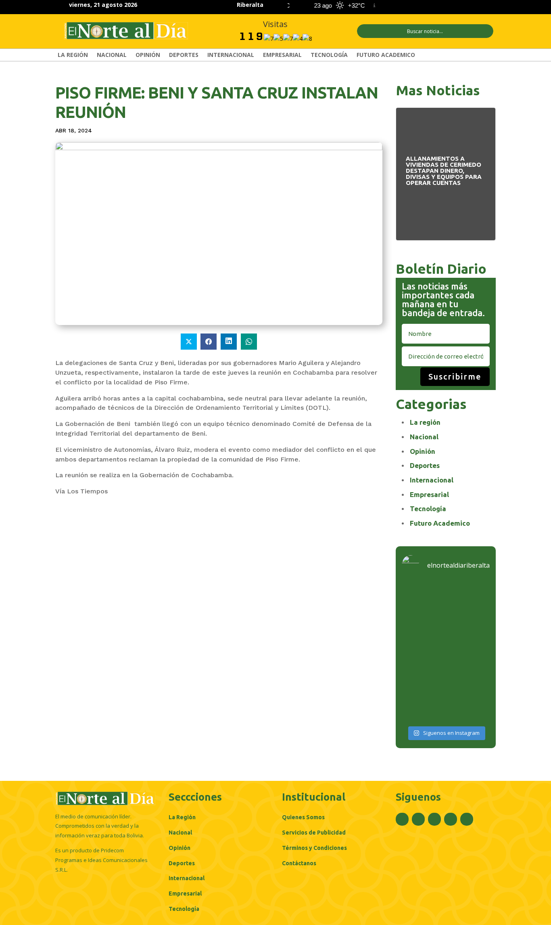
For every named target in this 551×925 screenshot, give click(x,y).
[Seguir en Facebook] (429, 5)
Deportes (183, 55)
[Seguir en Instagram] (458, 5)
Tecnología (329, 55)
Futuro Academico (386, 55)
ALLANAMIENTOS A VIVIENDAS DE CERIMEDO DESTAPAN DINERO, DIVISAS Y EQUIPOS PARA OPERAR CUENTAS (446, 172)
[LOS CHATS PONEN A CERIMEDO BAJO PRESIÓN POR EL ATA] (446, 652)
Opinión (148, 55)
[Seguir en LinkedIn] (473, 5)
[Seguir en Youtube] (487, 5)
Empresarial (282, 55)
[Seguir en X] (444, 5)
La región (73, 55)
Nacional (112, 55)
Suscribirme (455, 376)
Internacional (230, 55)
